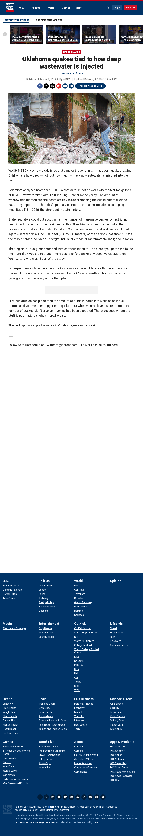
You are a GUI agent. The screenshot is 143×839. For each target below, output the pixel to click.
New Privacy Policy (38, 807)
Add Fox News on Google (92, 86)
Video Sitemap (62, 810)
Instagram (52, 797)
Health (7, 699)
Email (71, 86)
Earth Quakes (71, 52)
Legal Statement (47, 822)
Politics (36, 7)
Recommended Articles (48, 19)
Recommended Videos (16, 19)
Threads (52, 86)
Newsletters (90, 797)
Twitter (46, 86)
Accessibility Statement (26, 810)
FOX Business (84, 699)
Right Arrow (136, 34)
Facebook (40, 86)
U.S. (21, 7)
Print (65, 86)
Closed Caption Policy (87, 807)
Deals (42, 699)
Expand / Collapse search (107, 7)
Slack (77, 797)
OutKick (80, 623)
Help (102, 807)
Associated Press (72, 73)
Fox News (10, 7)
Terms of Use (21, 807)
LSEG (95, 822)
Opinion (66, 7)
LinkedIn (71, 797)
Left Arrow (5, 34)
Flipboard (58, 86)
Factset (103, 819)
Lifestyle (116, 623)
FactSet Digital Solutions (26, 822)
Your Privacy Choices (65, 807)
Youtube (59, 797)
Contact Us (111, 807)
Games (8, 742)
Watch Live (46, 742)
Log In (117, 7)
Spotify (96, 797)
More (79, 7)
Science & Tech (121, 699)
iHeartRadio (103, 797)
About (78, 742)
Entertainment (49, 623)
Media (7, 623)
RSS (84, 797)
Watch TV (130, 7)
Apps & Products (122, 742)
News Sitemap (46, 810)
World (51, 7)
